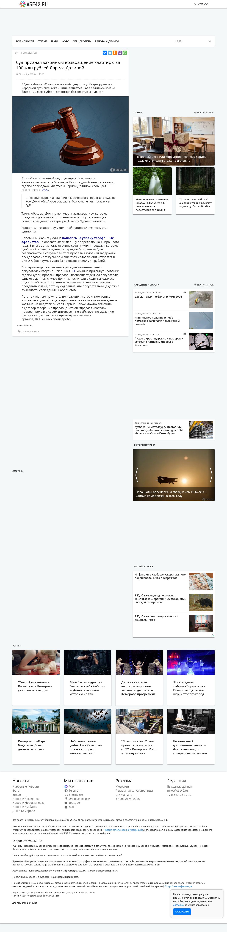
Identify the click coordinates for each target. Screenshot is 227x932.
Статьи (138, 112)
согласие (178, 904)
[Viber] (120, 53)
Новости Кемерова (25, 799)
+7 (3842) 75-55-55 (128, 799)
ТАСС (44, 190)
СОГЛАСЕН (182, 911)
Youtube (74, 803)
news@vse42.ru (177, 791)
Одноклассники (79, 799)
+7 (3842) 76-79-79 (179, 795)
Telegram (74, 791)
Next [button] (211, 475)
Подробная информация (178, 886)
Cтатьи (17, 645)
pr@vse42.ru (124, 795)
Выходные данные (180, 786)
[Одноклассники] (115, 53)
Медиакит (122, 786)
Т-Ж (73, 271)
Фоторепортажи (144, 444)
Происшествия (29, 52)
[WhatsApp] (125, 53)
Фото (16, 791)
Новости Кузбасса (24, 807)
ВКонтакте (75, 795)
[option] (174, 475)
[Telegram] (110, 53)
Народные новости (146, 284)
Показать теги (30, 331)
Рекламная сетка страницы (134, 791)
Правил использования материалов (123, 829)
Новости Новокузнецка (28, 803)
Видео (16, 795)
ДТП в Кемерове (23, 811)
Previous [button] (136, 475)
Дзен (72, 807)
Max (71, 786)
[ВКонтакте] (105, 53)
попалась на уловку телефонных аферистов (67, 240)
